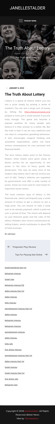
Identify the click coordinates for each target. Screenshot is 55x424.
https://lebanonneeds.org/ (37, 112)
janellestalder (27, 8)
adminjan (11, 234)
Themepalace (31, 418)
